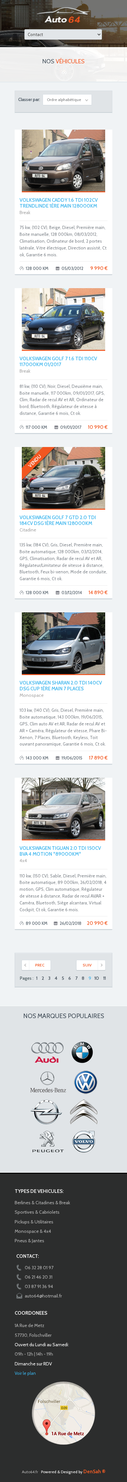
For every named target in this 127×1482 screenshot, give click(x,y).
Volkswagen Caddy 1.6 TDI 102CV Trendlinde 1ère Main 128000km (59, 203)
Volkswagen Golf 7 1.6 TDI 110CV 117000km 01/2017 (58, 361)
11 (104, 978)
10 (96, 978)
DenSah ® (94, 1472)
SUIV (87, 965)
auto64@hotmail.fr (43, 1296)
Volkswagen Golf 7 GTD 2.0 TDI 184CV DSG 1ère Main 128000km (58, 520)
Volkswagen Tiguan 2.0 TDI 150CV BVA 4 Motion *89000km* (60, 851)
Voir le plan (25, 1373)
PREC (40, 965)
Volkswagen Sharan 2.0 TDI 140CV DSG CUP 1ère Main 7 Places (61, 686)
